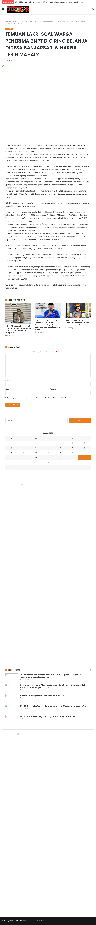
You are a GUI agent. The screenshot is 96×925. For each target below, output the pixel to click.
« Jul (7, 473)
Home (9, 21)
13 (48, 453)
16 (84, 453)
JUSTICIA (16, 21)
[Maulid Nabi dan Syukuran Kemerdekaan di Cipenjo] (11, 698)
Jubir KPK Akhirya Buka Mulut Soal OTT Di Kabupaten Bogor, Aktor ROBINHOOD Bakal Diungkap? (18, 329)
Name (8, 380)
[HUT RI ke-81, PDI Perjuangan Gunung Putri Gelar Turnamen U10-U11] (11, 719)
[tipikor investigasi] (18, 9)
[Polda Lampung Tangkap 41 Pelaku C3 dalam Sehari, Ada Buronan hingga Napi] (78, 310)
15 (72, 453)
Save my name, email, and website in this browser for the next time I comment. (36, 398)
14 (60, 453)
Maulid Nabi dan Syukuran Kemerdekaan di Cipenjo (42, 695)
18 (23, 457)
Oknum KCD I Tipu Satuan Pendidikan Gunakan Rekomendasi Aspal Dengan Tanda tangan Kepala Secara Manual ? (47, 324)
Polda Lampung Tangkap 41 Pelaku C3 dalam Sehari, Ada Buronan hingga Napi (77, 322)
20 (48, 457)
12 (36, 453)
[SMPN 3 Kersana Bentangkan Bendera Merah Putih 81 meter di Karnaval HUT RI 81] (11, 709)
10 (11, 453)
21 (60, 457)
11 (23, 453)
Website (53, 389)
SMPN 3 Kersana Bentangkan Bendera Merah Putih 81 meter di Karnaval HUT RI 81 (54, 706)
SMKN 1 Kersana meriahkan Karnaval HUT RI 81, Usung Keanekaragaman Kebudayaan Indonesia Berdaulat (53, 2)
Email (8, 389)
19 (36, 457)
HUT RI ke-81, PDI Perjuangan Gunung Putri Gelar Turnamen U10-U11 (48, 716)
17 (11, 457)
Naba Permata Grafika (40, 921)
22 (72, 457)
